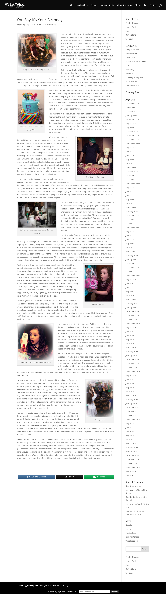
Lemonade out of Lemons (136, 61)
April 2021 (130, 247)
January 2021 (131, 259)
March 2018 (131, 395)
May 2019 (130, 339)
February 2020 (132, 303)
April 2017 (130, 439)
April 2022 (130, 203)
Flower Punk (131, 27)
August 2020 (131, 279)
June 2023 (130, 155)
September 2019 (133, 323)
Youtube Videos (132, 85)
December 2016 (132, 455)
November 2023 (132, 139)
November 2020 (132, 267)
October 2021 (131, 223)
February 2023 (132, 171)
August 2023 (131, 147)
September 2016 (133, 467)
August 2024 (131, 123)
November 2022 (132, 179)
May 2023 (130, 159)
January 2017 (131, 451)
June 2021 (130, 239)
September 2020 (133, 275)
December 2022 (132, 175)
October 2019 (131, 319)
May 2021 (130, 243)
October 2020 (131, 271)
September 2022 (133, 183)
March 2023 (131, 167)
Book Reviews (131, 53)
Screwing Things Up (134, 77)
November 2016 (132, 459)
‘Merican (129, 39)
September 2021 (133, 227)
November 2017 (132, 411)
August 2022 (131, 187)
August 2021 (131, 231)
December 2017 (132, 407)
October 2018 (131, 367)
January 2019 (131, 355)
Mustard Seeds (107, 5)
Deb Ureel (130, 486)
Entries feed (131, 533)
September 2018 (133, 371)
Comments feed (132, 537)
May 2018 (130, 387)
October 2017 (131, 415)
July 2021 (129, 235)
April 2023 (130, 163)
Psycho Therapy (132, 23)
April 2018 (130, 391)
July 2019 (129, 331)
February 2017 (132, 447)
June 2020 (130, 287)
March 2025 (131, 107)
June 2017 (130, 431)
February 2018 (132, 399)
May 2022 (130, 199)
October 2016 (131, 463)
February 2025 (132, 111)
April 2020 (130, 295)
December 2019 (132, 311)
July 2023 (129, 151)
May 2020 (130, 291)
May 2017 (130, 435)
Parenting (51, 24)
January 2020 (131, 307)
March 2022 (131, 207)
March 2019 (131, 347)
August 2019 (131, 327)
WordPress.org (132, 541)
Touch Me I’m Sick (133, 514)
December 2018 (132, 359)
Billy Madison (50, 82)
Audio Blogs (82, 5)
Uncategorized (132, 81)
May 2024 (130, 127)
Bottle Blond (131, 35)
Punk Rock (130, 73)
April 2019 (130, 343)
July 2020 (129, 283)
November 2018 (132, 363)
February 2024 (132, 131)
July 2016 (129, 475)
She (127, 31)
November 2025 (132, 103)
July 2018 (129, 379)
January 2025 (131, 115)
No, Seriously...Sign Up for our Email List (61, 591)
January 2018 (131, 403)
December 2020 (132, 263)
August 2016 (131, 471)
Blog (72, 5)
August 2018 (131, 375)
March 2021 (131, 251)
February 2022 (132, 211)
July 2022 (129, 191)
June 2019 (130, 335)
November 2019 (132, 315)
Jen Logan (23, 24)
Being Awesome (132, 49)
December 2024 (132, 119)
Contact (153, 5)
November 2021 (132, 219)
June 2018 (130, 383)
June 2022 (130, 195)
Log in (128, 529)
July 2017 (129, 427)
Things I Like (140, 5)
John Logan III (33, 585)
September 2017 (133, 419)
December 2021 (132, 215)
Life (44, 24)
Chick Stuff (130, 57)
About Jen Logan (124, 5)
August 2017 (131, 423)
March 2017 (131, 443)
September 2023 (133, 143)
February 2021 (132, 255)
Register (129, 525)
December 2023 (132, 135)
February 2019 (132, 351)
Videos (94, 5)
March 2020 (131, 299)
